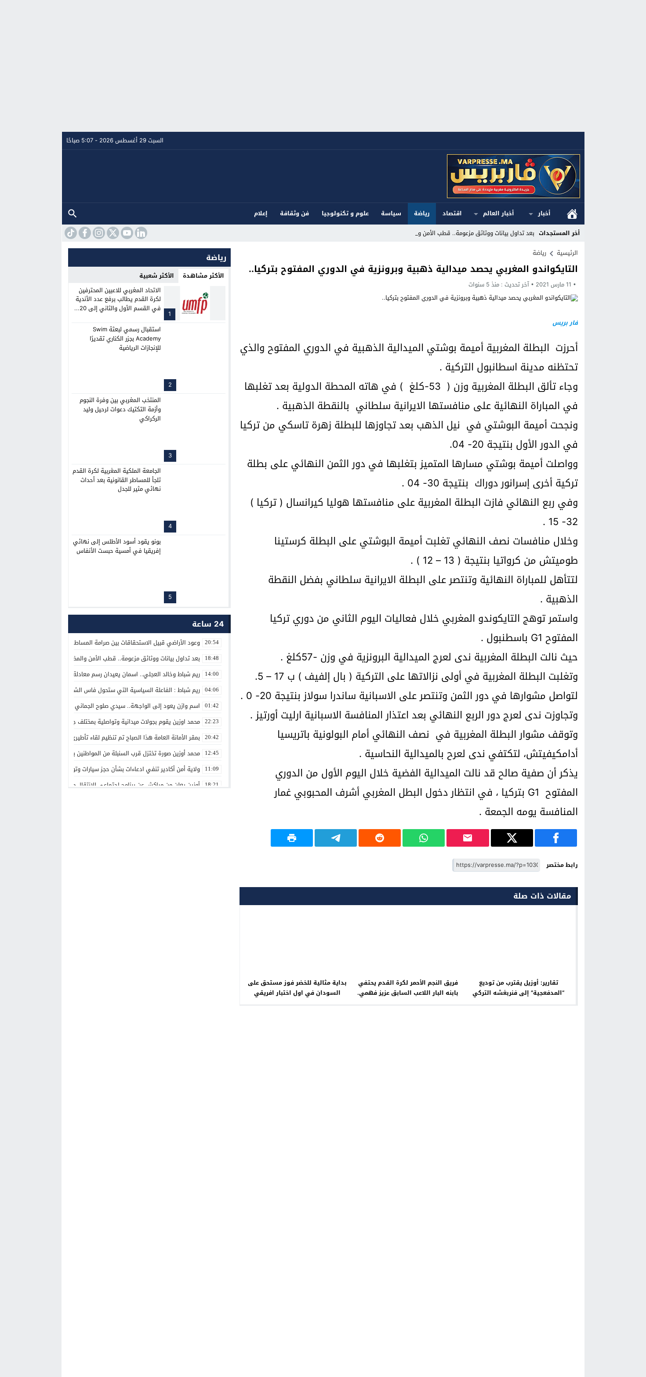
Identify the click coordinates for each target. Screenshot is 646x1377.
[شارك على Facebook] (556, 838)
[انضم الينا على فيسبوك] (84, 233)
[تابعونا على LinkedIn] (140, 233)
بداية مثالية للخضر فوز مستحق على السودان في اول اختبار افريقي (297, 987)
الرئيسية (572, 213)
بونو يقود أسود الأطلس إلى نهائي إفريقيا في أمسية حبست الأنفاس (117, 546)
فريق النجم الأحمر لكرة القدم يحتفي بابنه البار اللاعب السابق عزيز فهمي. (407, 987)
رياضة (422, 213)
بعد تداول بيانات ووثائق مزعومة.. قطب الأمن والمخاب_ (466, 233)
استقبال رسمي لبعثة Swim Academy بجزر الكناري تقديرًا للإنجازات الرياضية (125, 338)
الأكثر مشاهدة (203, 275)
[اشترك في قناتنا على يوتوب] (126, 233)
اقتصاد (452, 213)
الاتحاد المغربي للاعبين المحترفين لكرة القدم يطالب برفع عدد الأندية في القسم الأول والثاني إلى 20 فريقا (118, 304)
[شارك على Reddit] (380, 838)
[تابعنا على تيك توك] (70, 233)
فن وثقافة (294, 213)
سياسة (391, 213)
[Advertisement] (323, 65)
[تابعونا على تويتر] (112, 233)
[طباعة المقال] (292, 838)
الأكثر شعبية (156, 275)
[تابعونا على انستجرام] (98, 233)
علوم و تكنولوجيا (345, 213)
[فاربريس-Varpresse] (323, 176)
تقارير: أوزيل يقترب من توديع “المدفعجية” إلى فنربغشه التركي (518, 987)
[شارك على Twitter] (512, 838)
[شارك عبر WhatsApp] (424, 838)
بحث (72, 214)
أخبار (544, 213)
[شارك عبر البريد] (467, 838)
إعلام (261, 213)
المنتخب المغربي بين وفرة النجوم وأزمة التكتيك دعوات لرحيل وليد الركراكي (120, 409)
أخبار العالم (498, 213)
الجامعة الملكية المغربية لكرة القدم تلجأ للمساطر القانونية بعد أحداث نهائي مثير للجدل (117, 480)
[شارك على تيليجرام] (336, 838)
